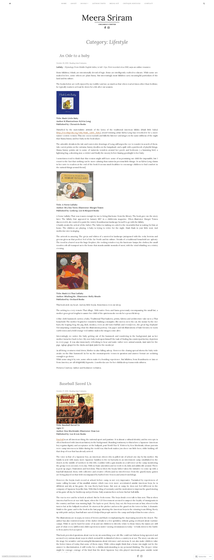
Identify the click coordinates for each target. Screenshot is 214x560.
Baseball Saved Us (75, 383)
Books (84, 3)
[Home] (10, 3)
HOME (64, 3)
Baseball (60, 439)
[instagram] (108, 27)
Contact (148, 3)
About (74, 3)
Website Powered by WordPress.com (16, 556)
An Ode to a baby (74, 55)
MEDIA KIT (114, 3)
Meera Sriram (107, 18)
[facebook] (105, 27)
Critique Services (131, 3)
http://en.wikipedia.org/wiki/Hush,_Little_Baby (78, 133)
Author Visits (99, 3)
